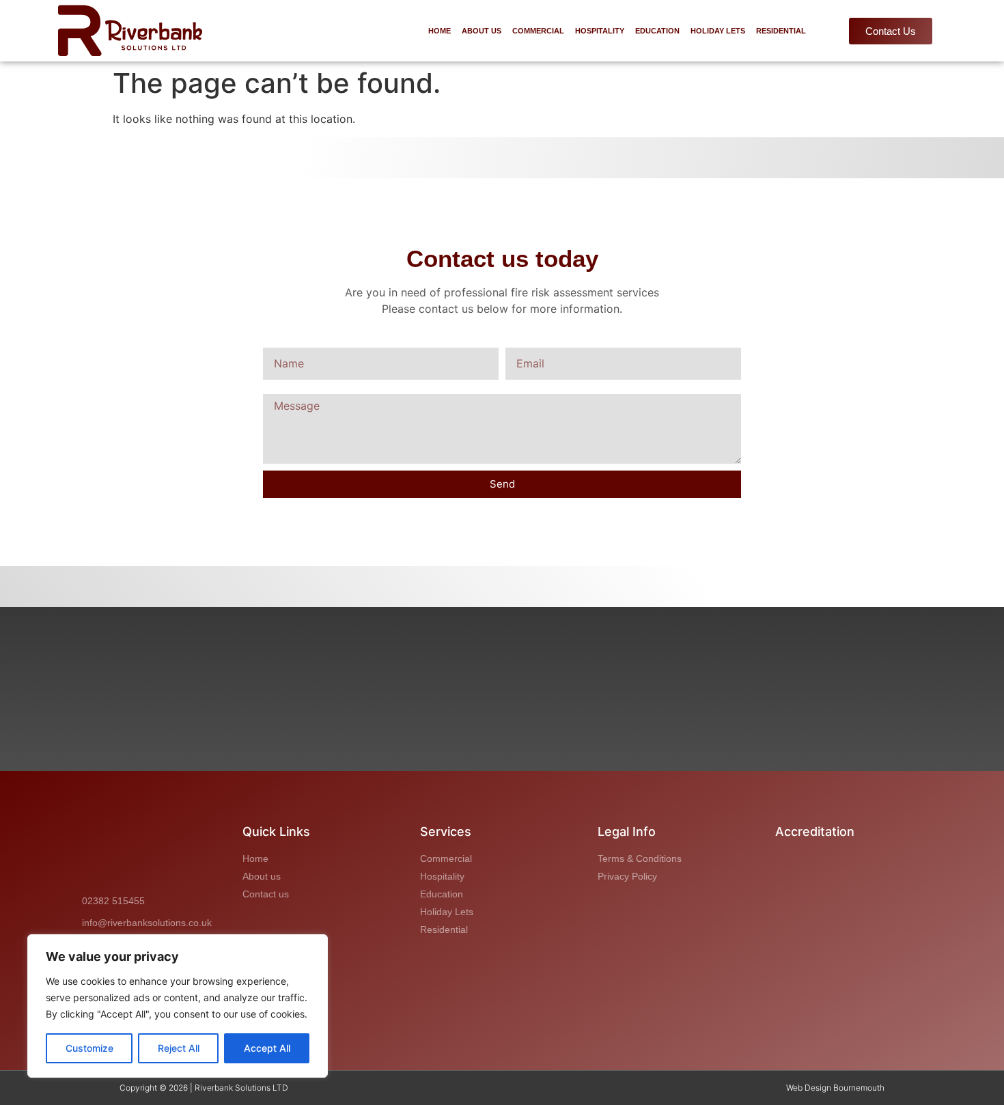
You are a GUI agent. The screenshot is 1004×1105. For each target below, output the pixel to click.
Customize (89, 1048)
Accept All (267, 1048)
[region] (177, 1006)
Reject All (178, 1048)
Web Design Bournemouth (835, 1087)
